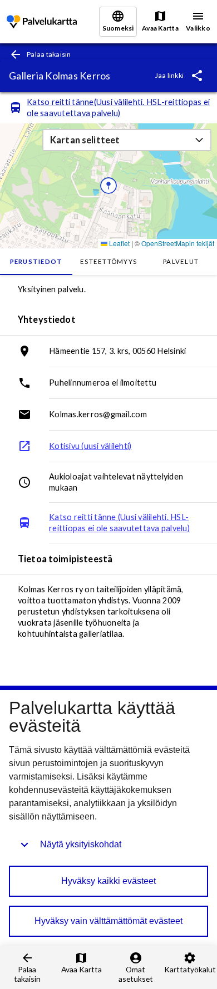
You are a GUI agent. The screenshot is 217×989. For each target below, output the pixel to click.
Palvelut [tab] (181, 261)
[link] (42, 22)
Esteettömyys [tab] (108, 261)
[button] (126, 140)
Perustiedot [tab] (36, 261)
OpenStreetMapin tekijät (177, 243)
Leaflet (118, 243)
